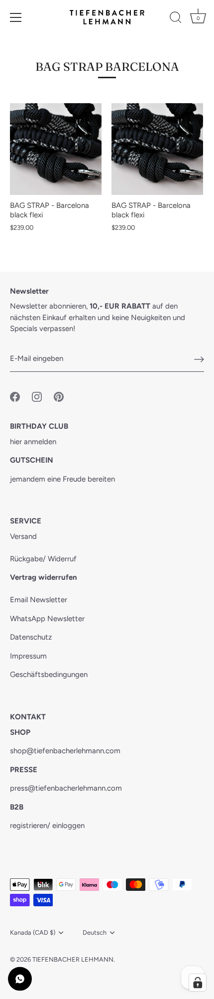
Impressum (28, 656)
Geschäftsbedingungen (49, 674)
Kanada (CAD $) (32, 932)
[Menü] (16, 17)
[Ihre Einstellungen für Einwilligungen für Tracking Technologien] (197, 982)
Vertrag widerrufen (43, 577)
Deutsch (95, 932)
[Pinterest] (59, 395)
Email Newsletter (38, 599)
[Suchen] (176, 19)
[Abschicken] (199, 359)
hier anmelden (33, 441)
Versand (23, 536)
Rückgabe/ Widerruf (43, 558)
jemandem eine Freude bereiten (62, 479)
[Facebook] (15, 395)
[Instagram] (37, 395)
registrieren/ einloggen (47, 825)
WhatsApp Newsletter (47, 618)
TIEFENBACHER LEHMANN (72, 959)
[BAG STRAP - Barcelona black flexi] (56, 149)
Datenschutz (31, 637)
